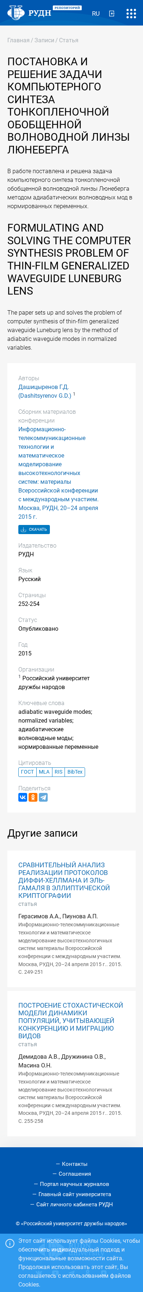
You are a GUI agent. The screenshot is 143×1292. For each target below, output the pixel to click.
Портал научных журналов (74, 1184)
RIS (58, 772)
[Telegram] (43, 797)
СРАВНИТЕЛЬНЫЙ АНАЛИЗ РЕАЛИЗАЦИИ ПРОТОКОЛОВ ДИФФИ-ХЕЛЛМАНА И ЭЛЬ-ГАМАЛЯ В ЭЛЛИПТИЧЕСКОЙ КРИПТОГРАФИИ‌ (64, 880)
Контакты (75, 1164)
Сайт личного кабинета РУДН (74, 1204)
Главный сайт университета (74, 1194)
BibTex (74, 772)
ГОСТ (27, 772)
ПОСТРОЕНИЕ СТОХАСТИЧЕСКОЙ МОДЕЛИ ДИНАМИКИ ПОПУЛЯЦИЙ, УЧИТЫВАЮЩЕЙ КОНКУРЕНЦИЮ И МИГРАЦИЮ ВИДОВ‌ (70, 1021)
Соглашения (75, 1174)
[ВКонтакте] (22, 797)
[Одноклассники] (33, 797)
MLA (44, 772)
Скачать (37, 529)
